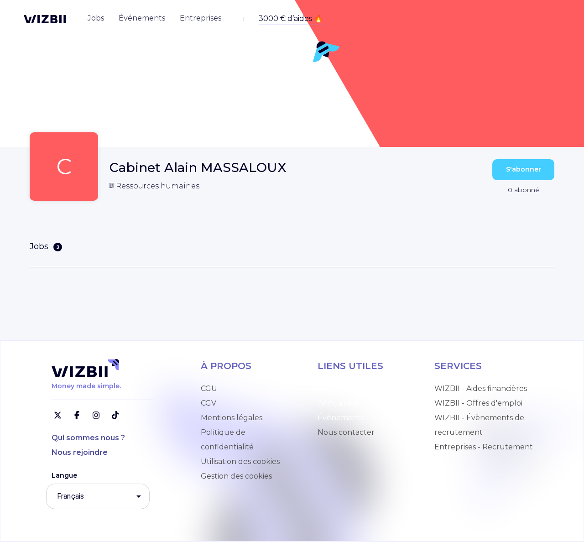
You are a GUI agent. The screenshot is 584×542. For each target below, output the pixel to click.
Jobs (45, 246)
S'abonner (523, 169)
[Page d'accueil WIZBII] (45, 19)
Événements (341, 417)
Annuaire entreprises (356, 403)
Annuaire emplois (349, 388)
